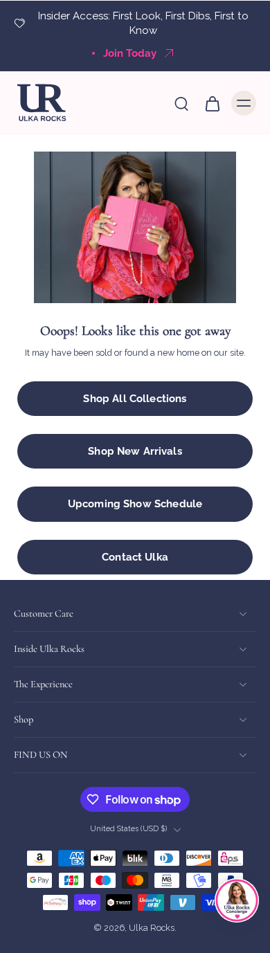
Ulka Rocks (151, 928)
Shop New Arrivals (135, 451)
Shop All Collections (134, 398)
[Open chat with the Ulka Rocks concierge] (237, 900)
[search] (181, 103)
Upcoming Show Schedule (135, 504)
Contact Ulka (135, 557)
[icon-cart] (212, 103)
